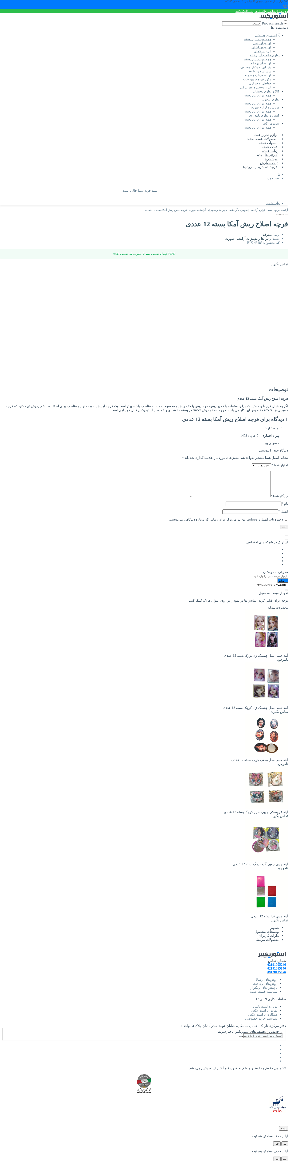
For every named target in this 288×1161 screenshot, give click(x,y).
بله (284, 1143)
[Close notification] (285, 7)
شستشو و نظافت (259, 71)
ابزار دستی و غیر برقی (255, 87)
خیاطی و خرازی (260, 83)
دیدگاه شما (279, 496)
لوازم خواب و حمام (258, 75)
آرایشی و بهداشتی (277, 210)
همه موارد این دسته (257, 39)
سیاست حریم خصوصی (261, 1018)
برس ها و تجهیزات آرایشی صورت (208, 210)
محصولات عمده (266, 139)
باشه (283, 1128)
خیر (277, 1143)
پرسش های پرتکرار (264, 987)
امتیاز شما (279, 465)
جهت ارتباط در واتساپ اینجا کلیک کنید (262, 11)
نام (284, 503)
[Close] (286, 535)
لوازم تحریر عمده (265, 135)
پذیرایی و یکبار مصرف (255, 67)
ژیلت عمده (269, 151)
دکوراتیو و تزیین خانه (257, 79)
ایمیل (283, 511)
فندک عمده (269, 147)
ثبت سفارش (268, 163)
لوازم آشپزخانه (260, 63)
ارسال (282, 580)
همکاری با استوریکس (262, 1014)
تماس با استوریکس (264, 1010)
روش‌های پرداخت (265, 983)
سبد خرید (271, 159)
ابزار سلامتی (262, 51)
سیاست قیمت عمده (263, 991)
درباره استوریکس (265, 1006)
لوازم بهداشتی (261, 47)
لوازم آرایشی (262, 43)
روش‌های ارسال (266, 979)
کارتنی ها (271, 155)
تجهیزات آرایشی (238, 210)
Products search (272, 23)
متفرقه (267, 234)
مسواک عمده (268, 143)
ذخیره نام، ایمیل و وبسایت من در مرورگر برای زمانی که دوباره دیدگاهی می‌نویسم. (226, 519)
